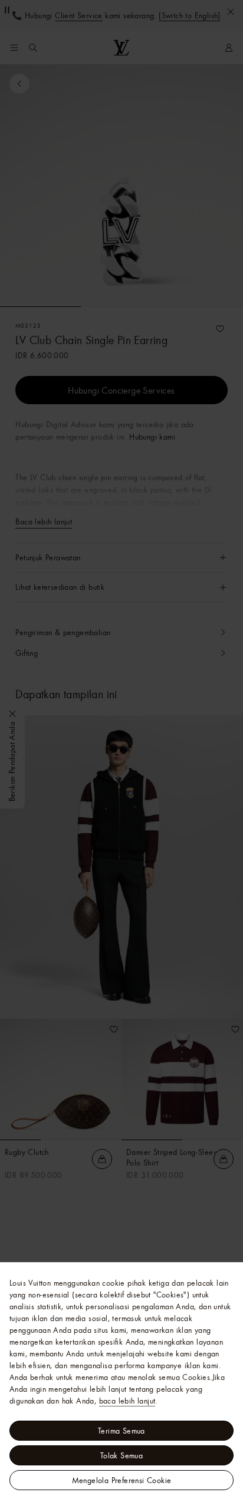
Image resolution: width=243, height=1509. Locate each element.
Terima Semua (121, 1430)
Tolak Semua (121, 1455)
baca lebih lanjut (127, 1400)
